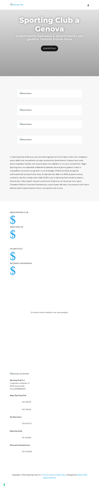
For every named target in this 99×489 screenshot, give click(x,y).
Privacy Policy (48, 475)
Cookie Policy (60, 475)
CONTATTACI (49, 48)
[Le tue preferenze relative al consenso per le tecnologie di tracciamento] (4, 484)
